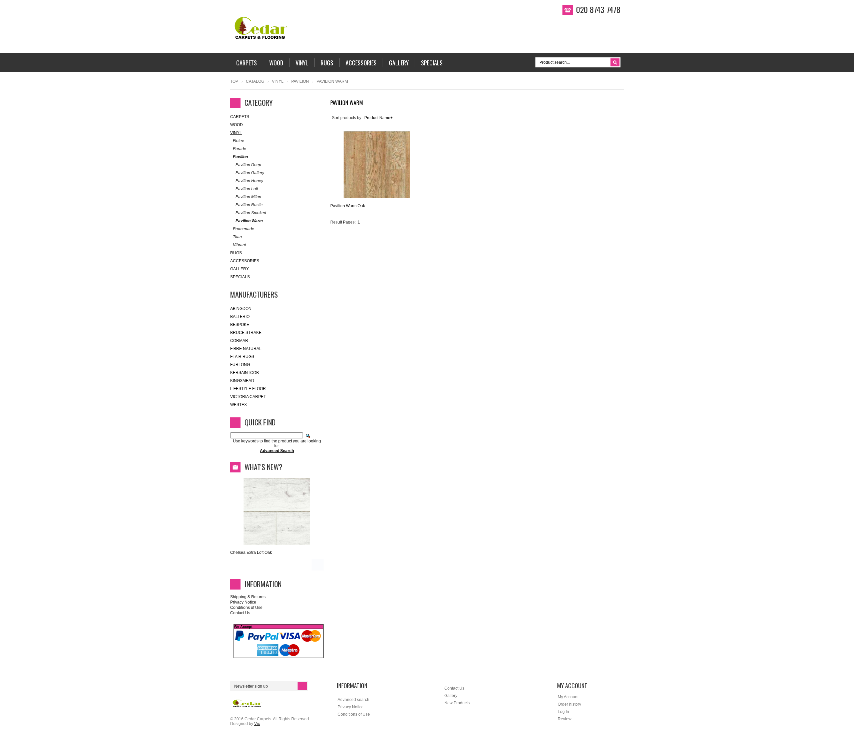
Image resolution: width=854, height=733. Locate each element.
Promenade (243, 229)
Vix (257, 723)
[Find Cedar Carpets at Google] (842, 106)
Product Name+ (378, 117)
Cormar (239, 340)
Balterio (240, 316)
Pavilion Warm (249, 221)
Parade (239, 148)
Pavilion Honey (249, 180)
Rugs (236, 253)
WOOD (236, 124)
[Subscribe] (302, 686)
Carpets (239, 116)
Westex (238, 404)
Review (564, 719)
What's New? (263, 466)
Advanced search (353, 699)
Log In (563, 711)
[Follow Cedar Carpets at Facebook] (842, 72)
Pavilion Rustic (249, 205)
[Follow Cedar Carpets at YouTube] (842, 95)
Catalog (255, 81)
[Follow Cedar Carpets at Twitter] (842, 83)
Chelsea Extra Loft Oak (251, 552)
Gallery (239, 269)
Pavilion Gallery (250, 172)
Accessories (244, 261)
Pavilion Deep (248, 164)
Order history (569, 704)
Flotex (238, 140)
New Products (457, 703)
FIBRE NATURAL (246, 348)
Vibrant (239, 245)
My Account (568, 697)
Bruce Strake (246, 332)
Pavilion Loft (247, 189)
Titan (237, 237)
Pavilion (300, 81)
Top (234, 81)
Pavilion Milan (248, 197)
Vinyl (278, 81)
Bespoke (239, 324)
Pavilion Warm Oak (347, 206)
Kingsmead (242, 380)
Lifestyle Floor (248, 388)
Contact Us (240, 613)
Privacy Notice (243, 602)
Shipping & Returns (248, 597)
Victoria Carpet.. (249, 396)
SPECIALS (240, 277)
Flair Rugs (242, 356)
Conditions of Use (246, 607)
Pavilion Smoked (251, 213)
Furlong (240, 364)
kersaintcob (244, 372)
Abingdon (241, 308)
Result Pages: (343, 222)
